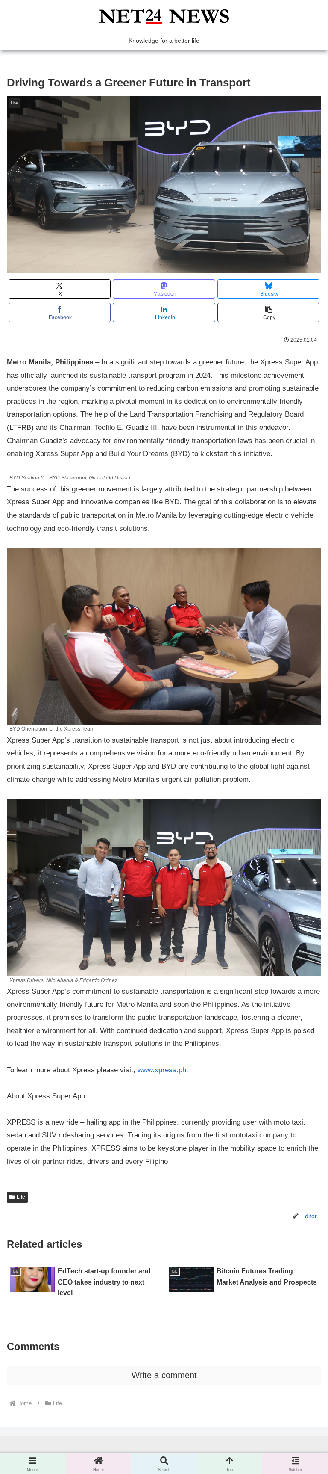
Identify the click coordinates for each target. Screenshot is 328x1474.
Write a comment (164, 1375)
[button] (268, 312)
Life (21, 1197)
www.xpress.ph (162, 1070)
